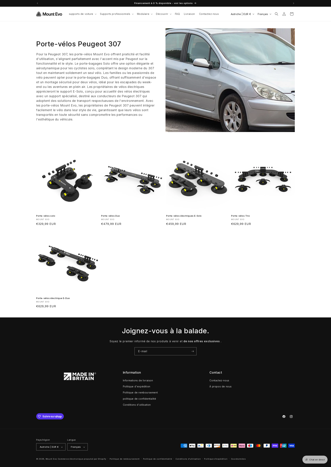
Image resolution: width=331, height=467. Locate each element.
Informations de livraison (138, 380)
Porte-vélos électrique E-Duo (53, 298)
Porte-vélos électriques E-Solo (184, 215)
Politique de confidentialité (157, 459)
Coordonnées (238, 459)
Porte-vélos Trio (240, 215)
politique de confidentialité (139, 398)
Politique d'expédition (136, 386)
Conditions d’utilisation (188, 459)
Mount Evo (51, 459)
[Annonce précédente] (37, 3)
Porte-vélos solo (45, 215)
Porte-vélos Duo (110, 215)
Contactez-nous (219, 380)
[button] (82, 14)
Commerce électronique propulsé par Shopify (82, 459)
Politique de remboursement (140, 392)
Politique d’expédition (215, 459)
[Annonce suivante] (293, 3)
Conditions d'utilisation (137, 404)
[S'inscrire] (192, 351)
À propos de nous (220, 386)
